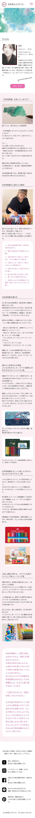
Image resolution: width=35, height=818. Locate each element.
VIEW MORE (17, 86)
